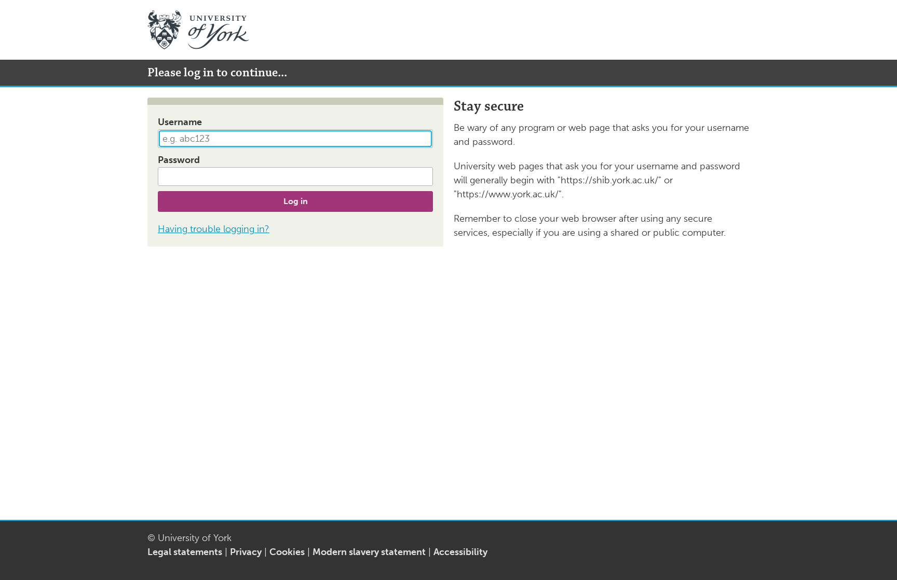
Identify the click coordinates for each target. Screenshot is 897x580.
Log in (295, 201)
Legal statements (184, 552)
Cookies (287, 552)
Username (180, 122)
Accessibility (460, 552)
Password (179, 160)
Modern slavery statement (369, 552)
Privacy (246, 552)
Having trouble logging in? (213, 229)
